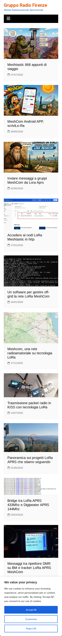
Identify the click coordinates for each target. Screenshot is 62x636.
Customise (31, 619)
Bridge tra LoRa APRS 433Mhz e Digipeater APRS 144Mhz (28, 505)
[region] (31, 606)
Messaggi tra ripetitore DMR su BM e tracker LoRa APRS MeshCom (29, 568)
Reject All (31, 628)
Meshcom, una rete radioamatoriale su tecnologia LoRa (29, 353)
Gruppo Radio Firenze (25, 5)
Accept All (31, 609)
